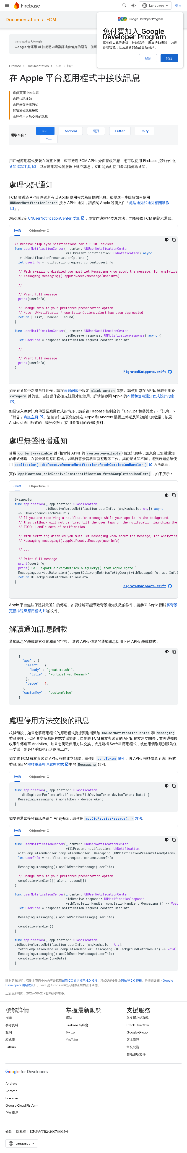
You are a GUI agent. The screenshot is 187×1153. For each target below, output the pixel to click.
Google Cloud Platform (22, 1105)
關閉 (148, 58)
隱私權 (21, 1131)
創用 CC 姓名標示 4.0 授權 (79, 981)
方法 (113, 818)
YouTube (72, 1040)
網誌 (69, 1018)
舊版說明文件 (136, 1054)
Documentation (22, 20)
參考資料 (11, 1025)
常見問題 (133, 1047)
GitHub (10, 1047)
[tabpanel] (93, 310)
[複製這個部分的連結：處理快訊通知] (57, 185)
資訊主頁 (31, 417)
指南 (8, 1018)
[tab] (17, 230)
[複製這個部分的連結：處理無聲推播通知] (72, 441)
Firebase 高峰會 (77, 1025)
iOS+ (45, 131)
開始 (169, 58)
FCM (51, 20)
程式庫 (10, 1040)
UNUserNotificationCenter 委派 (54, 218)
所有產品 (11, 1113)
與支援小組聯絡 (138, 1018)
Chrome (11, 1091)
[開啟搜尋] (124, 5)
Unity (144, 131)
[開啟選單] (7, 5)
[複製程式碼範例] (174, 239)
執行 (70, 66)
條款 (8, 1131)
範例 (8, 1032)
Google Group (137, 1032)
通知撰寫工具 (20, 167)
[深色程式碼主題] (166, 239)
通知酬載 (71, 390)
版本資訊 (133, 1040)
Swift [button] (17, 230)
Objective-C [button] (39, 230)
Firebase (15, 66)
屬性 (111, 758)
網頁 (96, 131)
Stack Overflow (138, 1025)
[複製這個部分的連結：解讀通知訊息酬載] (72, 629)
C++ (49, 139)
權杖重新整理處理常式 (45, 764)
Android (71, 131)
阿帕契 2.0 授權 (131, 981)
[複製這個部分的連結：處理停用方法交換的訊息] (94, 721)
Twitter (71, 1032)
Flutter (120, 131)
